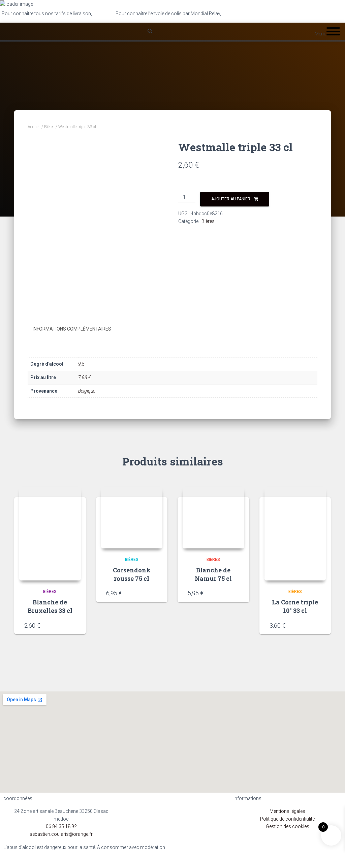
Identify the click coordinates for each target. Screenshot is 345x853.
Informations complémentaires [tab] (72, 329)
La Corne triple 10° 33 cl (295, 606)
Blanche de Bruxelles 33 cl (50, 606)
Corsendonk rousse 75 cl (132, 574)
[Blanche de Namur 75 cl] (213, 518)
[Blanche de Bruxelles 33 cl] (50, 534)
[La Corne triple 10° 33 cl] (295, 534)
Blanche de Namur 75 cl (213, 574)
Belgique (86, 391)
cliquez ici (232, 13)
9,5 (81, 364)
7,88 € (84, 377)
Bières (49, 126)
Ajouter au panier (230, 199)
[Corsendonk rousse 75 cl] (132, 518)
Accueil (34, 126)
